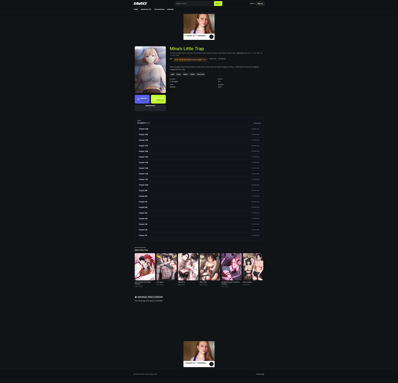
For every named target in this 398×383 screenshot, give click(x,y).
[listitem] (199, 129)
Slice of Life (200, 74)
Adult (172, 74)
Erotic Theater (247, 282)
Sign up (260, 3)
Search (218, 3)
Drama (179, 74)
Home (136, 9)
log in (145, 301)
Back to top (260, 374)
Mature (185, 74)
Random (170, 9)
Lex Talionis (160, 282)
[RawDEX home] (140, 3)
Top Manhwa (159, 9)
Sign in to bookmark (150, 108)
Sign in (252, 3)
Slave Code (203, 282)
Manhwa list (146, 9)
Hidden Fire (181, 282)
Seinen (193, 74)
